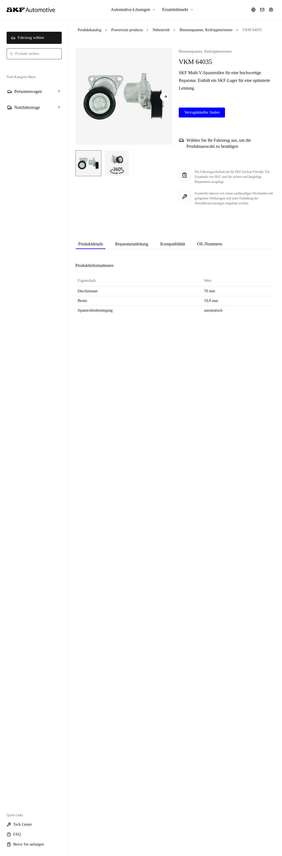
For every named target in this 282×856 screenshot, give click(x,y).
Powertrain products (127, 30)
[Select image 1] (88, 163)
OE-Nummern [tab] (209, 244)
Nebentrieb (161, 30)
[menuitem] (133, 9)
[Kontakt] (262, 9)
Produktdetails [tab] (90, 244)
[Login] (271, 9)
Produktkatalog (89, 30)
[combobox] (34, 53)
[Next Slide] (164, 96)
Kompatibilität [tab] (172, 244)
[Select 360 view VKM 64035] (117, 163)
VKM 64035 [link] (252, 30)
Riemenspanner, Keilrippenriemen (206, 30)
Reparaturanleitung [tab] (131, 244)
